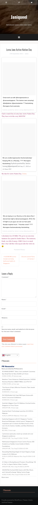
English (8, 355)
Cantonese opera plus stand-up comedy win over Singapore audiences (17, 435)
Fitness (22, 249)
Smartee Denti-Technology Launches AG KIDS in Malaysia (17, 412)
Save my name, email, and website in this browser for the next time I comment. (18, 330)
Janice (26, 54)
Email (4, 308)
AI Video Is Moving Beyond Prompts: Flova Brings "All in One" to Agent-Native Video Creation (19, 463)
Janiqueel (19, 17)
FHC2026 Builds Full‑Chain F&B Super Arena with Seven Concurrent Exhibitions (17, 396)
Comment (5, 277)
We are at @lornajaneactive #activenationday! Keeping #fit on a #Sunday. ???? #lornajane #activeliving (17, 160)
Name (4, 299)
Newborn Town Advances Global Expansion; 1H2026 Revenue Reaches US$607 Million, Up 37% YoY (18, 380)
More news (5, 477)
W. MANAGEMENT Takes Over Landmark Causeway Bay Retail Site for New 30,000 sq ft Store (18, 373)
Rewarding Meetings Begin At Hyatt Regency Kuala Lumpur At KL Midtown (18, 453)
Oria (29, 500)
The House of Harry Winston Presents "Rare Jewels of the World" (18, 388)
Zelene (24, 174)
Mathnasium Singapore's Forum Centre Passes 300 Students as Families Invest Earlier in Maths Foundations (18, 444)
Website (4, 318)
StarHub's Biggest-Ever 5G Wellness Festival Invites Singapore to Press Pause (18, 404)
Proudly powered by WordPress (12, 500)
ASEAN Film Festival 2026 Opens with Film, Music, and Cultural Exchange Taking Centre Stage (17, 471)
